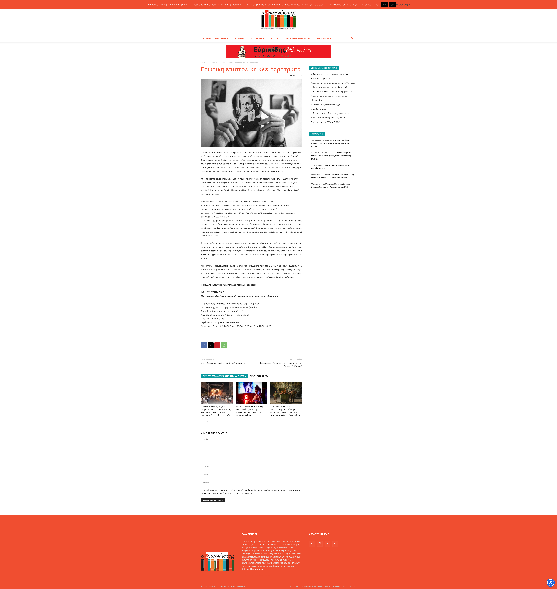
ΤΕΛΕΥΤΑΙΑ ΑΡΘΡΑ (259, 376)
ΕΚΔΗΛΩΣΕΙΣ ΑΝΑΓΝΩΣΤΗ (298, 38)
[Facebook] (204, 345)
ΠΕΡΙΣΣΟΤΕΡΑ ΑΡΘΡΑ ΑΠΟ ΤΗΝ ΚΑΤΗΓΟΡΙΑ (224, 376)
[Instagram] (320, 544)
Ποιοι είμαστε (292, 586)
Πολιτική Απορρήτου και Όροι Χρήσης (340, 586)
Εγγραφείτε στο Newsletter (312, 586)
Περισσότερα (256, 569)
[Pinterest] (217, 345)
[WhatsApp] (224, 345)
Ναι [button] (384, 4)
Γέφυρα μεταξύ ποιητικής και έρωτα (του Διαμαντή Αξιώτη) (281, 364)
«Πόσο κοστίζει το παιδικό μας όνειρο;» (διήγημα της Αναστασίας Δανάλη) (331, 143)
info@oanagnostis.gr (265, 575)
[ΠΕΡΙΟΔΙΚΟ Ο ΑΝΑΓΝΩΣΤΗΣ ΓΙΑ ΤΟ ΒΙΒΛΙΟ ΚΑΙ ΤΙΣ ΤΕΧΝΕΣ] (278, 19)
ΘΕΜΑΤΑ (260, 38)
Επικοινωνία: (248, 575)
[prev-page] (203, 421)
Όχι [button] (392, 4)
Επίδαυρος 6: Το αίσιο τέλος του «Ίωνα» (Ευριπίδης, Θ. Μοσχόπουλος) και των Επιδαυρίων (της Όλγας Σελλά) (330, 117)
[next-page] (207, 421)
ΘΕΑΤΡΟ (223, 62)
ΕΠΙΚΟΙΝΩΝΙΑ (324, 38)
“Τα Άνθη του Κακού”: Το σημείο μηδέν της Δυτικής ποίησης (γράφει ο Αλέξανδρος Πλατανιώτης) (331, 96)
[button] (352, 38)
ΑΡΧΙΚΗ (207, 38)
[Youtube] (335, 544)
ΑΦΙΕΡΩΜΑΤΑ (221, 38)
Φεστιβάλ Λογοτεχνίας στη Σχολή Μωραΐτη (223, 363)
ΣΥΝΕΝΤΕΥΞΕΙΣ (242, 38)
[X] (211, 345)
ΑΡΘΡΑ (274, 38)
